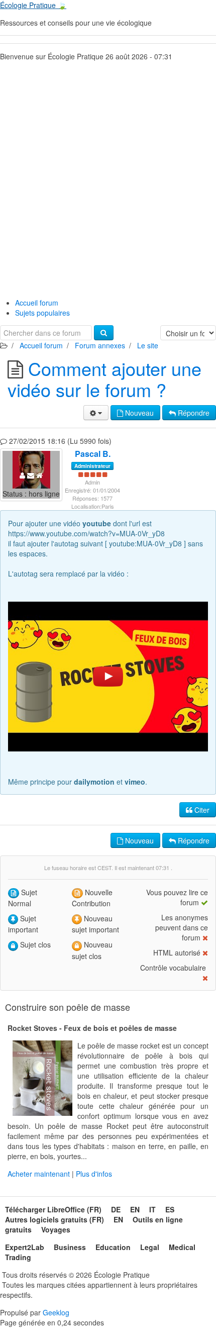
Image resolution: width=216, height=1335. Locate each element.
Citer (200, 810)
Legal (149, 1247)
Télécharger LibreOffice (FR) (53, 1209)
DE (116, 1209)
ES (169, 1209)
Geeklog (56, 1312)
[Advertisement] (108, 177)
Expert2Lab (24, 1247)
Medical (182, 1247)
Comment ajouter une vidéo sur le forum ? (104, 378)
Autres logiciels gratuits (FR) (54, 1219)
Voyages (55, 1229)
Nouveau (138, 413)
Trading (18, 1257)
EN (135, 1209)
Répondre (192, 413)
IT (152, 1209)
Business (70, 1247)
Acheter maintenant (39, 1174)
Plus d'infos (94, 1174)
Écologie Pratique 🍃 (33, 5)
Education (113, 1247)
